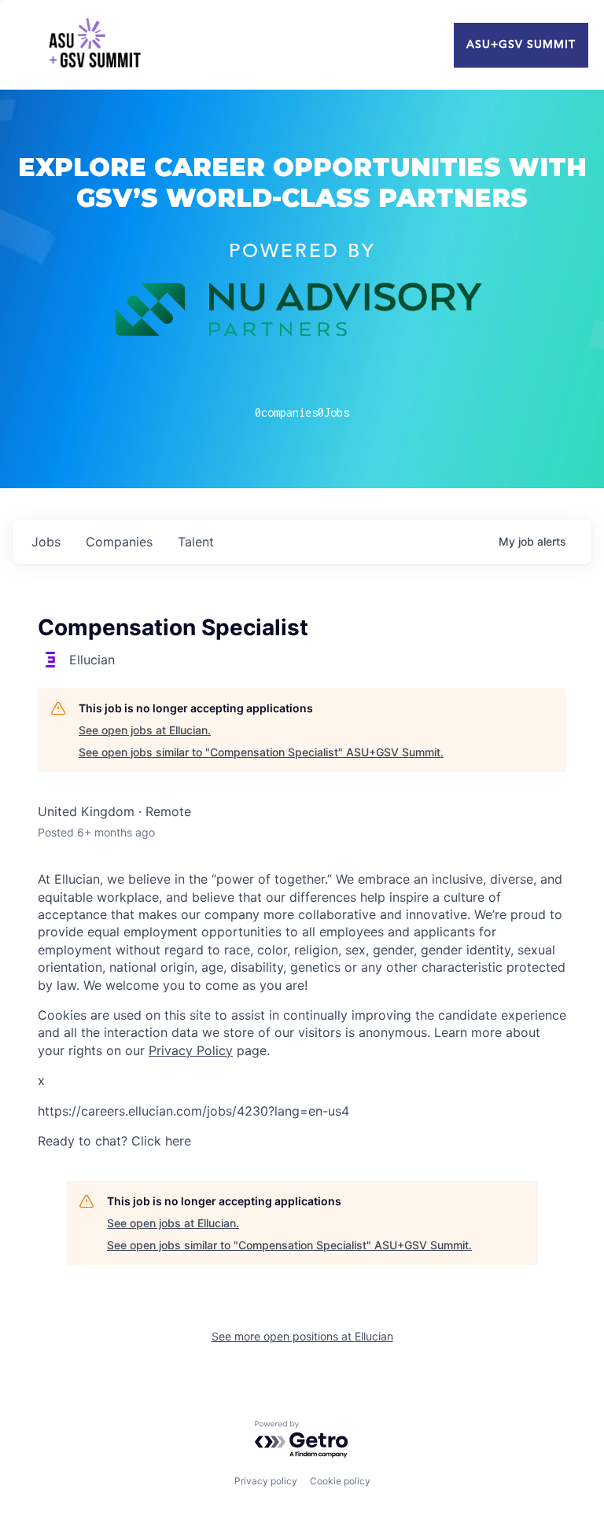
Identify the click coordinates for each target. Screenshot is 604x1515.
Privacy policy (265, 1481)
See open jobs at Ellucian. (145, 730)
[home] (94, 45)
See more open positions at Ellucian (302, 1336)
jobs (46, 542)
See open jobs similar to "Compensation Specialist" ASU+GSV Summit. (261, 752)
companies (119, 542)
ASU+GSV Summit (521, 44)
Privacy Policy (191, 1050)
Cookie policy (340, 1481)
